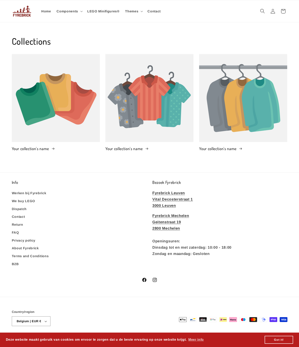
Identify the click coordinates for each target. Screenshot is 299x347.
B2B (15, 264)
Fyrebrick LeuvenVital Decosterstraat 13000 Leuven (172, 199)
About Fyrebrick (25, 248)
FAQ (15, 232)
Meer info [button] (196, 339)
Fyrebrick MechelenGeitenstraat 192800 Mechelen (170, 221)
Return (17, 224)
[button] (69, 11)
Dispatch (19, 208)
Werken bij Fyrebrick (29, 193)
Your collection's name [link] (31, 148)
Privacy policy (24, 240)
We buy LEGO (23, 201)
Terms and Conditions (30, 256)
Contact (18, 216)
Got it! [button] (279, 339)
